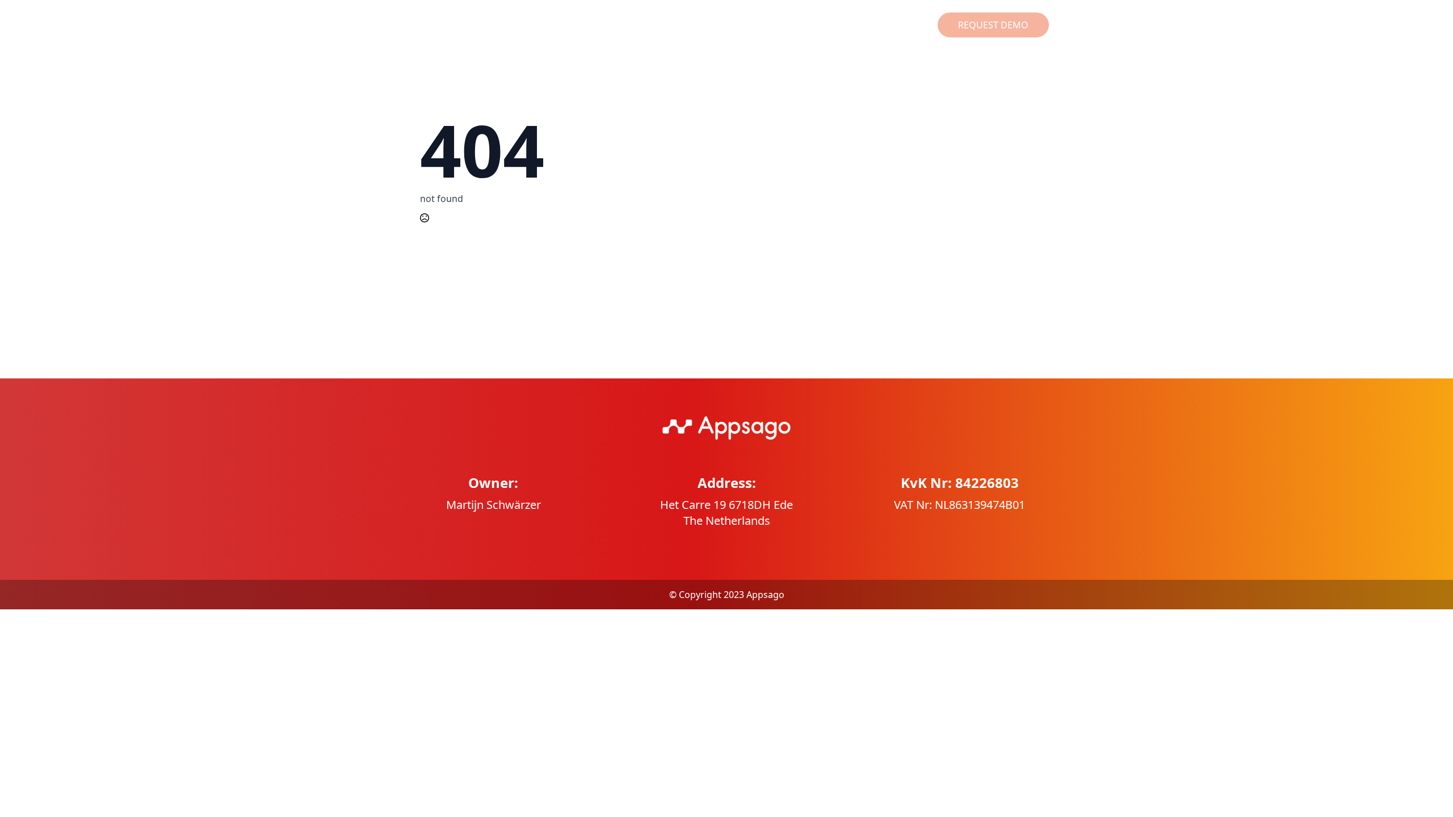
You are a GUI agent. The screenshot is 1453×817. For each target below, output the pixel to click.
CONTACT (896, 25)
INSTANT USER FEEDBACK (743, 25)
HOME (522, 25)
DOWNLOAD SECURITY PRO (612, 25)
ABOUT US (836, 25)
